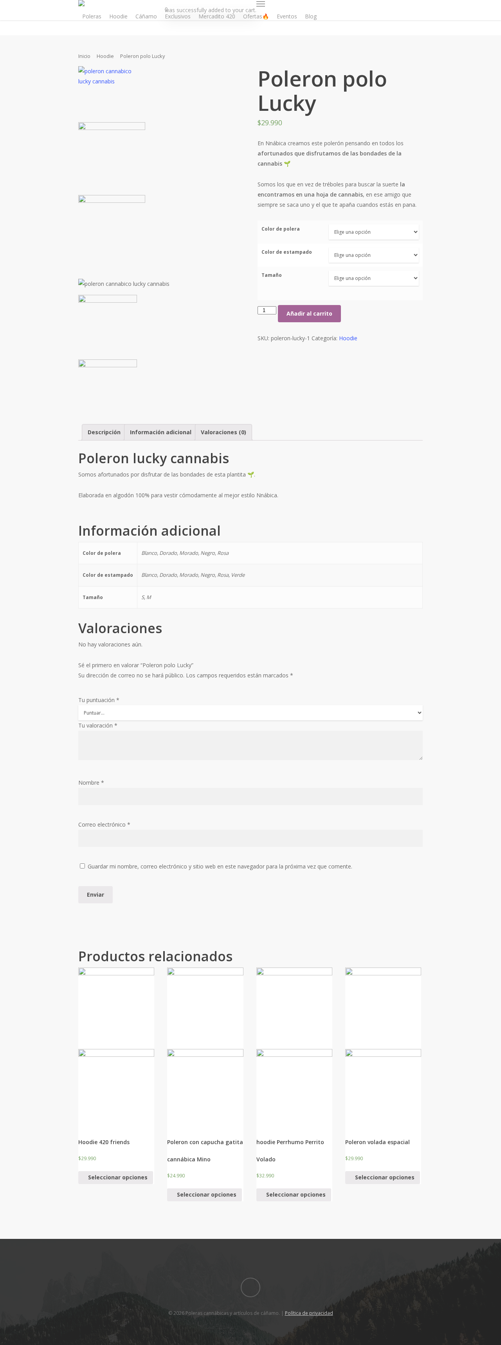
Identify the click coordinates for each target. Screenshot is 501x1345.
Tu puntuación (98, 700)
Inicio (84, 56)
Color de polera (280, 229)
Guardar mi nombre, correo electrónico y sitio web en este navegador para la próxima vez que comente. (220, 866)
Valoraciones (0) (223, 432)
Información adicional (160, 432)
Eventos (287, 16)
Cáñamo (146, 16)
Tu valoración (97, 725)
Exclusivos (178, 16)
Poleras (91, 16)
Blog (311, 16)
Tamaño (271, 275)
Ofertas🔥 (256, 16)
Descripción (104, 432)
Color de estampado (286, 252)
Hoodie (118, 16)
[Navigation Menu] (260, 4)
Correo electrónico (104, 824)
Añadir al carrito (309, 313)
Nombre (91, 782)
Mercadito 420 (216, 16)
